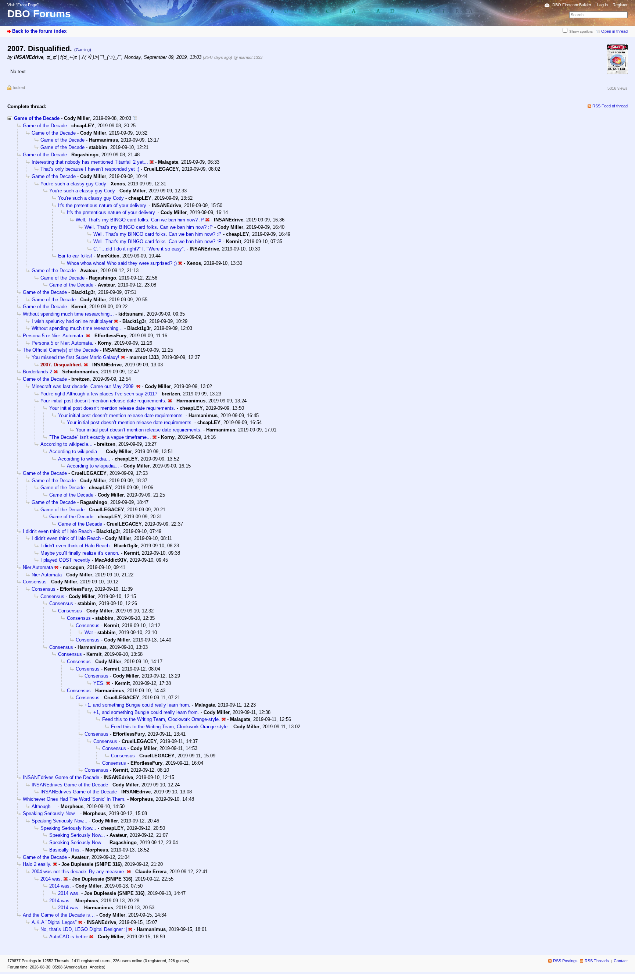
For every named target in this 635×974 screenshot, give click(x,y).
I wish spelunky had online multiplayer (72, 321)
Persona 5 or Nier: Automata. (54, 335)
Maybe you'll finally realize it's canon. (79, 553)
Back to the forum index (39, 31)
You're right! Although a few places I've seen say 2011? (98, 394)
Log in (602, 5)
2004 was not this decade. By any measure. (78, 871)
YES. (99, 683)
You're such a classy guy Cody (73, 183)
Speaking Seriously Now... (51, 813)
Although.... (44, 806)
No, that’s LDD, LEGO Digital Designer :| (83, 929)
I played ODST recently (65, 560)
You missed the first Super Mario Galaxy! (75, 357)
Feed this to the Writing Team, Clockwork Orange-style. (161, 719)
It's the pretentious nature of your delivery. (102, 205)
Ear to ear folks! (75, 256)
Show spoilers (581, 31)
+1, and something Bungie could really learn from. (137, 705)
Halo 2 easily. (37, 864)
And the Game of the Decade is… (59, 915)
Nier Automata (38, 567)
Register (620, 5)
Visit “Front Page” (23, 5)
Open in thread (614, 31)
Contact (621, 961)
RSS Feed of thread (610, 106)
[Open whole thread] (135, 118)
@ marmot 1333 (248, 57)
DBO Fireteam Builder (571, 5)
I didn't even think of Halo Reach (57, 531)
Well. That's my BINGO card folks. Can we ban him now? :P (140, 220)
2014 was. (51, 879)
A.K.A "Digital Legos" (54, 922)
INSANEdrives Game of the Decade (61, 777)
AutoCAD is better (68, 936)
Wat (89, 632)
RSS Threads (597, 961)
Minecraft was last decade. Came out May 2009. (83, 386)
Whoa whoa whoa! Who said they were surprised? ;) (122, 263)
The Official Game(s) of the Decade (60, 350)
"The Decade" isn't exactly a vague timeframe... (100, 437)
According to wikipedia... (66, 444)
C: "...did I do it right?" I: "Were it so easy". (139, 249)
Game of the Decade (37, 118)
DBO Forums (39, 13)
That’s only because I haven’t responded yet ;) (89, 169)
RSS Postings (565, 961)
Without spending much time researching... (68, 314)
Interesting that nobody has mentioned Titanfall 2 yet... (90, 162)
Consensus (35, 581)
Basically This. (65, 850)
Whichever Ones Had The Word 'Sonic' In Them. (74, 799)
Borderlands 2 (37, 371)
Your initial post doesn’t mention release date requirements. (103, 401)
